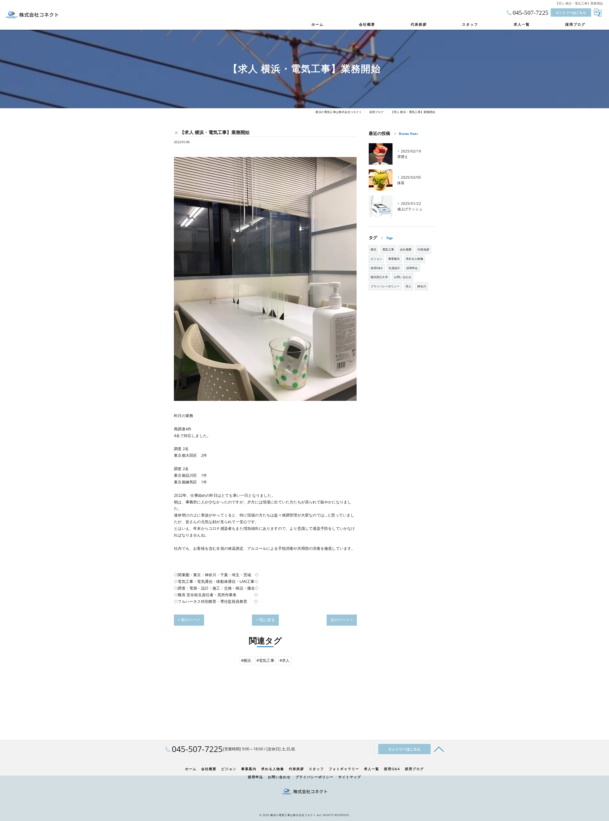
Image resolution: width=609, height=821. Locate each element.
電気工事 (388, 249)
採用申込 (412, 268)
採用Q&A (377, 268)
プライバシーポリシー (385, 286)
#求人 (285, 660)
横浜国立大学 (379, 277)
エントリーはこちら (571, 12)
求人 (408, 286)
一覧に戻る (265, 619)
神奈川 (421, 286)
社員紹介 (394, 268)
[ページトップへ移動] (439, 749)
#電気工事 (265, 660)
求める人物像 (414, 259)
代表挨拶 (423, 249)
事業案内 (394, 259)
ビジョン (376, 259)
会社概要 (406, 249)
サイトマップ (349, 777)
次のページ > (341, 619)
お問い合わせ (402, 277)
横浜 (373, 249)
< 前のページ (189, 619)
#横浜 (246, 660)
